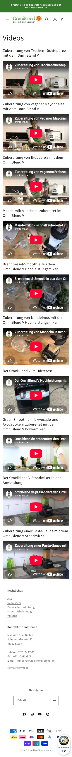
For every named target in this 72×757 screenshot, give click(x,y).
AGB (10, 598)
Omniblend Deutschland (40, 750)
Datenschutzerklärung (21, 607)
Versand (12, 615)
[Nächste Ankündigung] (65, 6)
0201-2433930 (26, 652)
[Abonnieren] (54, 700)
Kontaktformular (17, 667)
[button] (7, 19)
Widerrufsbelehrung (19, 611)
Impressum (14, 603)
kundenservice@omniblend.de (36, 660)
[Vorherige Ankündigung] (7, 6)
